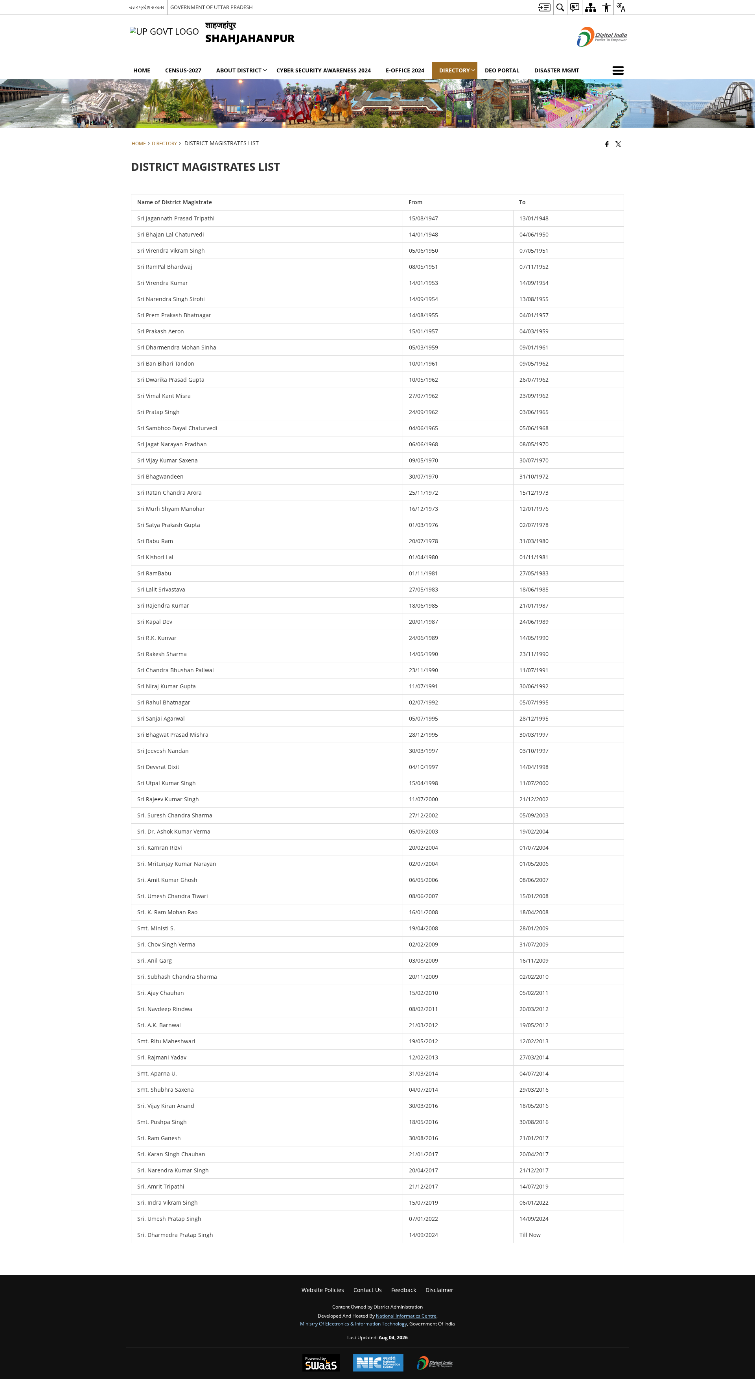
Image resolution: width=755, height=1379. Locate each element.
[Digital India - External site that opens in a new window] (592, 53)
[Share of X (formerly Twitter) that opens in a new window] (618, 144)
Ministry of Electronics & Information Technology (353, 1323)
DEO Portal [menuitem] (502, 70)
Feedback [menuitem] (403, 1290)
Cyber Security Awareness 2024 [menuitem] (323, 70)
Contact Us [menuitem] (368, 1290)
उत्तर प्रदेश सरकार (146, 7)
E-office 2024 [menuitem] (405, 70)
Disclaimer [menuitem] (439, 1290)
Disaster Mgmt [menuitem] (556, 70)
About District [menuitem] (238, 70)
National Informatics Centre (406, 1315)
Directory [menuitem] (454, 70)
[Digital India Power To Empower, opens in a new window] (435, 1363)
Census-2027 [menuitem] (183, 70)
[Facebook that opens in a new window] (607, 144)
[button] (619, 70)
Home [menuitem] (141, 70)
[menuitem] (544, 7)
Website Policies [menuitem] (323, 1290)
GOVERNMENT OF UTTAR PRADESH (211, 7)
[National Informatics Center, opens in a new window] (378, 1363)
